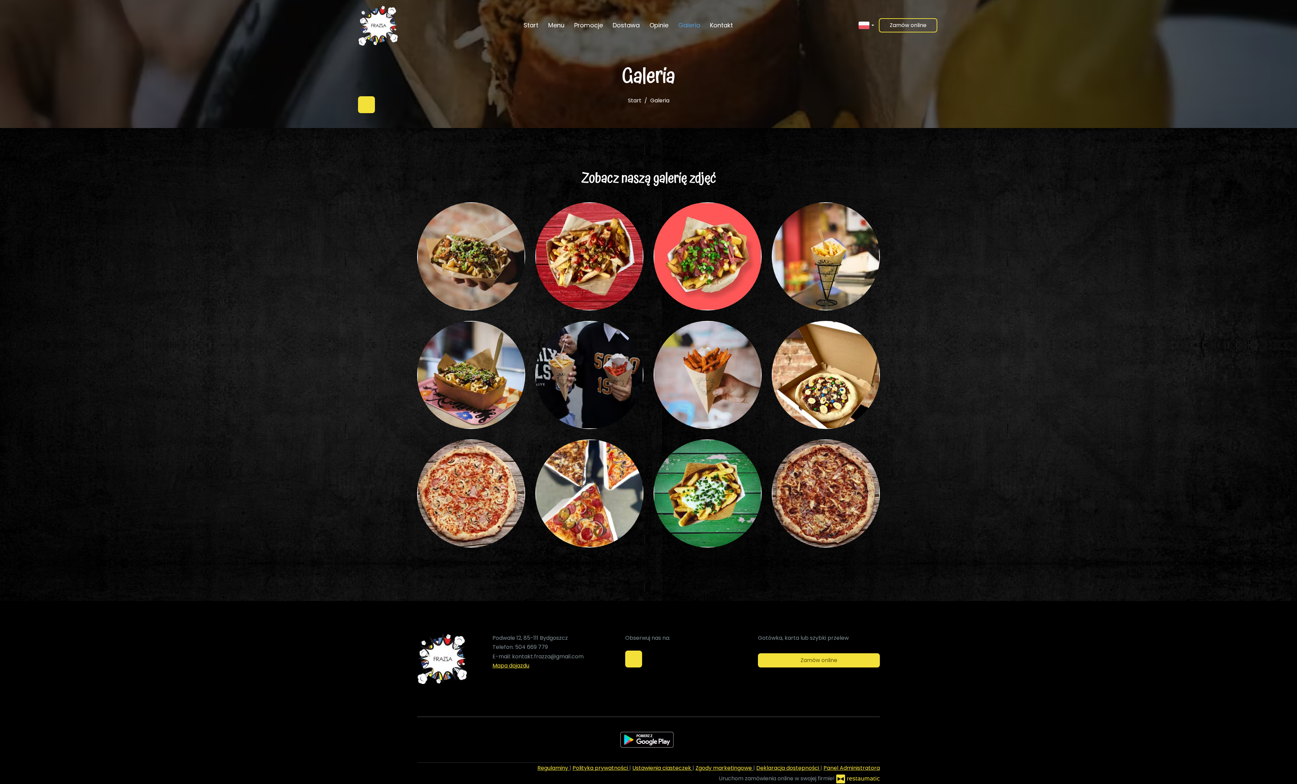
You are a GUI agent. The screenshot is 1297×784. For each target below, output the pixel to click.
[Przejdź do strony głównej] (378, 25)
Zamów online (908, 25)
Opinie (659, 25)
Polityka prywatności (601, 768)
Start (531, 25)
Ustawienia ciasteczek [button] (662, 768)
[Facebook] (366, 104)
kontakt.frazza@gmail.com (548, 656)
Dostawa (626, 25)
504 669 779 (531, 647)
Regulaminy (553, 768)
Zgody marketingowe (724, 768)
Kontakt (721, 25)
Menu (556, 25)
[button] (866, 24)
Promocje (588, 25)
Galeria (689, 25)
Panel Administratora (851, 768)
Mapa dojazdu (510, 665)
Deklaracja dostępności (788, 768)
